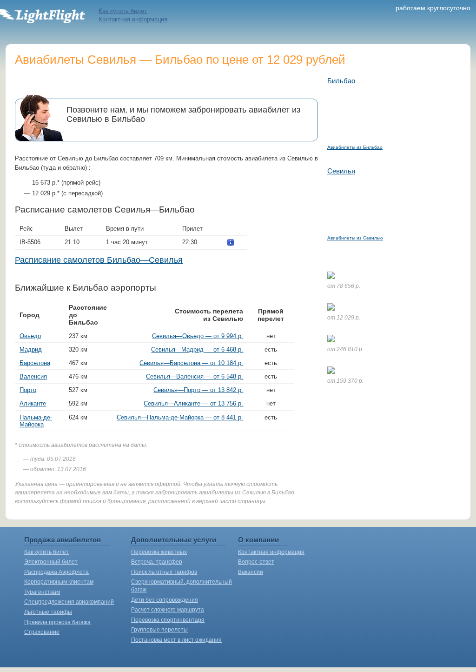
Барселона (35, 362)
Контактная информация (133, 19)
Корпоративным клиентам (58, 582)
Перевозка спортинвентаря (168, 620)
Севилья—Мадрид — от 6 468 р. (197, 349)
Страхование (42, 632)
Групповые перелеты (159, 629)
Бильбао (341, 81)
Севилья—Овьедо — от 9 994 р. (197, 336)
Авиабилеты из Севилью (355, 237)
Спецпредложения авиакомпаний (69, 602)
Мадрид (31, 349)
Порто (28, 389)
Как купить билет (123, 10)
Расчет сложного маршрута (167, 609)
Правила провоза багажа (57, 622)
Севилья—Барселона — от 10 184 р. (191, 362)
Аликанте (33, 403)
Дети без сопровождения (164, 600)
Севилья (341, 171)
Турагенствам (42, 592)
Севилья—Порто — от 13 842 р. (198, 389)
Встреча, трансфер (156, 562)
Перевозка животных (159, 552)
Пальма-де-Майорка (36, 421)
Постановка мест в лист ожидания (176, 640)
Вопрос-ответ (256, 562)
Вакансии (250, 572)
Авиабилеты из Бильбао (355, 147)
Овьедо (30, 336)
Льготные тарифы (48, 612)
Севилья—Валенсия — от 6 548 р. (194, 376)
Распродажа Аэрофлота (56, 572)
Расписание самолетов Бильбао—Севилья (99, 260)
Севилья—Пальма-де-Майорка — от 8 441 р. (180, 417)
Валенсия (33, 376)
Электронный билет (51, 562)
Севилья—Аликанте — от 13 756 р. (193, 403)
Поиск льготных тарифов (164, 572)
